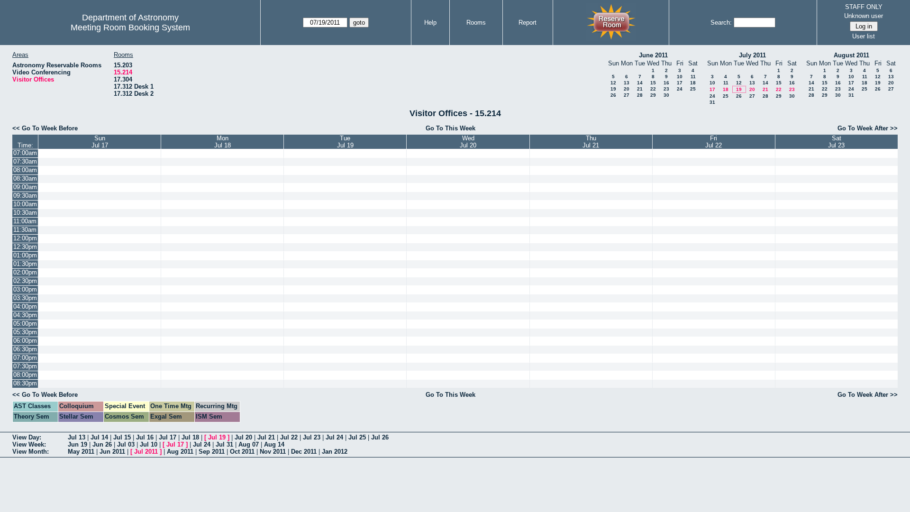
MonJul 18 (222, 142)
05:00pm (25, 323)
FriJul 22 (713, 142)
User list (863, 36)
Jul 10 (148, 444)
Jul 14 (99, 437)
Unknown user (863, 15)
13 (626, 82)
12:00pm (25, 238)
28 (640, 95)
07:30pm (25, 366)
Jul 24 (334, 437)
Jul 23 (311, 437)
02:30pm (25, 280)
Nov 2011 (273, 451)
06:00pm (25, 340)
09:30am (25, 195)
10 (679, 76)
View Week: (29, 444)
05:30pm (25, 332)
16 (666, 82)
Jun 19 (77, 444)
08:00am (25, 170)
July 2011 (752, 55)
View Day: (26, 437)
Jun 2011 (112, 451)
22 (653, 88)
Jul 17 (167, 437)
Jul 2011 (146, 451)
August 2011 (851, 55)
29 (653, 95)
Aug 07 (248, 444)
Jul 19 (217, 437)
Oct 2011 (242, 451)
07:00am (25, 152)
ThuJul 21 (590, 142)
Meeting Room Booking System (130, 27)
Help (430, 22)
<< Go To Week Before (45, 128)
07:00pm (25, 357)
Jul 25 (357, 437)
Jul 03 (126, 444)
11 (693, 76)
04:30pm (25, 315)
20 (626, 88)
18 (693, 82)
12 (613, 82)
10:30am (25, 212)
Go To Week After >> (867, 128)
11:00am (24, 221)
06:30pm (25, 349)
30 (666, 95)
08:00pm (25, 374)
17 (679, 82)
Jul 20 (243, 437)
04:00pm (25, 306)
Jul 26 (380, 437)
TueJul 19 (345, 142)
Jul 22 (289, 437)
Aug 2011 (180, 451)
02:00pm (25, 272)
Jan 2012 (334, 451)
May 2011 (81, 451)
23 (666, 88)
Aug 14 (274, 444)
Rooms (476, 22)
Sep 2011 (212, 451)
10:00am (25, 204)
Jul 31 (224, 444)
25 (693, 88)
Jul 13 (76, 437)
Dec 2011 (304, 451)
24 (679, 88)
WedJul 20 (468, 142)
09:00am (25, 187)
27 (626, 95)
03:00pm (25, 289)
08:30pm (25, 383)
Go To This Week (450, 128)
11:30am (24, 229)
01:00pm (25, 255)
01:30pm (25, 263)
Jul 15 (122, 437)
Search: (721, 22)
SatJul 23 (836, 142)
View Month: (30, 451)
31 (712, 102)
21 (640, 88)
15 (653, 82)
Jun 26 (102, 444)
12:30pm (25, 246)
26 (613, 95)
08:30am (25, 178)
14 (640, 82)
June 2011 (653, 55)
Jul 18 (190, 437)
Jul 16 (145, 437)
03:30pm (25, 298)
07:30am (25, 161)
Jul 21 (266, 437)
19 (613, 88)
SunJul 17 (99, 142)
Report (528, 22)
